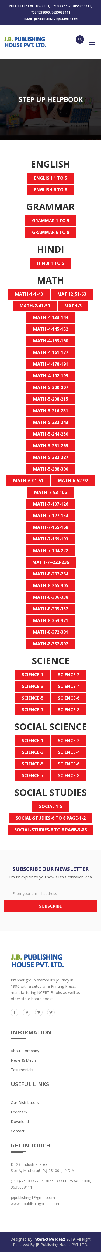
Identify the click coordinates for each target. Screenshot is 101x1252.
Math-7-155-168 (50, 527)
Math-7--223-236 (50, 562)
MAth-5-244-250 (50, 434)
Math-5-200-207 (50, 387)
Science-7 (32, 710)
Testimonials (22, 1069)
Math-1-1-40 (29, 294)
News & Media (24, 1060)
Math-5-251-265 (50, 446)
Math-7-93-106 (50, 492)
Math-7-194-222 (50, 550)
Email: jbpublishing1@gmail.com (51, 19)
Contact (18, 1131)
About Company (25, 1050)
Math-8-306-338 (50, 597)
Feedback (19, 1112)
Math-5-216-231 (50, 411)
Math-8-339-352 (50, 609)
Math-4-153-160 (50, 341)
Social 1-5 (50, 806)
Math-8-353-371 (50, 620)
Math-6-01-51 (28, 481)
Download (20, 1121)
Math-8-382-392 (50, 644)
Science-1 (32, 675)
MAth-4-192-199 (50, 376)
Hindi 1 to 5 (50, 263)
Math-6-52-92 (73, 481)
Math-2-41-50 (35, 306)
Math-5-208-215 (50, 399)
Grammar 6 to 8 (50, 232)
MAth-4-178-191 (50, 364)
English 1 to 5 (50, 178)
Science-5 (32, 698)
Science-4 (68, 686)
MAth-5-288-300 (50, 469)
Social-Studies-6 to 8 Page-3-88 (50, 830)
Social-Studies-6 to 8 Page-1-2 (51, 818)
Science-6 (68, 698)
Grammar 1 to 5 (50, 221)
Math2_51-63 (71, 294)
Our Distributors (25, 1102)
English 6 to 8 (50, 190)
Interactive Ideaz (49, 1239)
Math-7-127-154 (50, 516)
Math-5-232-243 (50, 422)
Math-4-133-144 (50, 317)
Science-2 (68, 675)
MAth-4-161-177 (50, 352)
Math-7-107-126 (50, 504)
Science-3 (32, 686)
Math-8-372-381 (50, 632)
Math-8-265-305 (50, 585)
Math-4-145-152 (50, 329)
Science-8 (68, 710)
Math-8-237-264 (50, 574)
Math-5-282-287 (50, 457)
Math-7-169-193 (50, 539)
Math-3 (73, 306)
